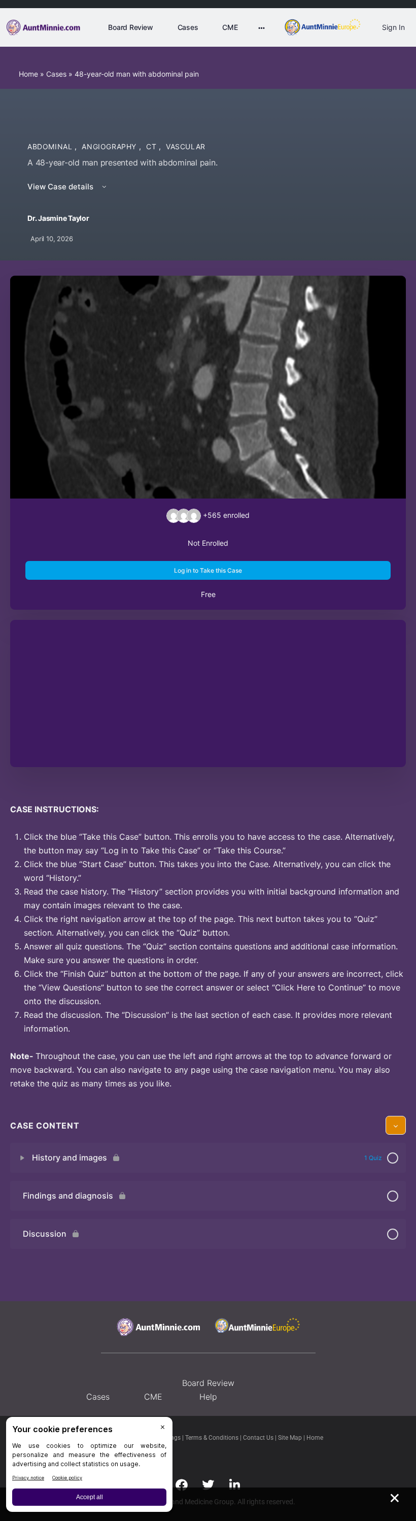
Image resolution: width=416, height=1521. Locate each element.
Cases (56, 74)
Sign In (393, 27)
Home (28, 74)
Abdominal (51, 146)
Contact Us (259, 1437)
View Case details (61, 186)
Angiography (110, 146)
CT (152, 146)
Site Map (290, 1437)
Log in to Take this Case (208, 570)
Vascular (185, 146)
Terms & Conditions (212, 1437)
